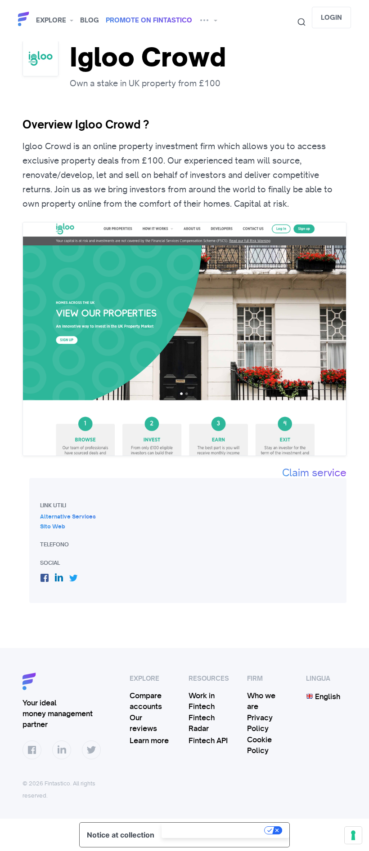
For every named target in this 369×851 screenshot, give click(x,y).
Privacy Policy (260, 723)
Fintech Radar (202, 723)
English (326, 696)
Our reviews (143, 723)
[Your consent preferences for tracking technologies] (353, 835)
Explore (51, 20)
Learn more (149, 740)
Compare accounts (146, 701)
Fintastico (25, 19)
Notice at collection (120, 834)
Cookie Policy (259, 745)
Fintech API (208, 740)
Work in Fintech (202, 701)
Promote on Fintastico (149, 20)
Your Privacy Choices (213, 830)
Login (331, 17)
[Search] (298, 22)
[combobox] (298, 22)
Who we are (261, 701)
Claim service (314, 472)
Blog (89, 20)
